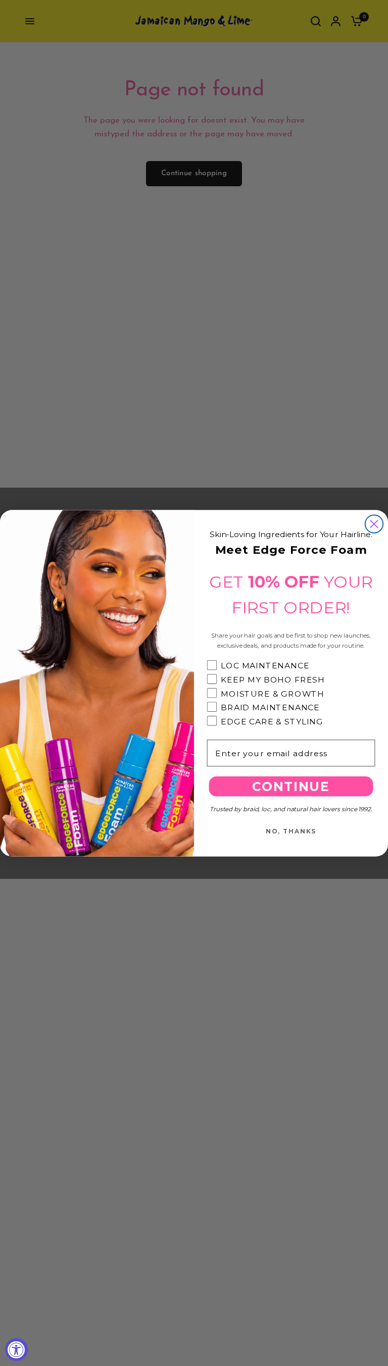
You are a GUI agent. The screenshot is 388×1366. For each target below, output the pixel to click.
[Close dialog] (374, 524)
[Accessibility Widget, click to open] (16, 1349)
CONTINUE (291, 786)
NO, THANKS (291, 831)
